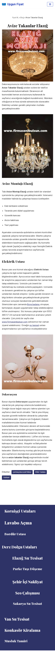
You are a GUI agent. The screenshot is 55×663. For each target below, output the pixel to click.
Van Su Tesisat (16, 619)
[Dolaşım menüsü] (50, 4)
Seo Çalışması (27, 592)
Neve (21, 653)
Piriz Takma (40, 472)
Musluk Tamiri (15, 641)
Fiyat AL (15, 18)
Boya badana (33, 304)
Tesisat (6, 477)
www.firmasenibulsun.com (15, 322)
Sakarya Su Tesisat (27, 603)
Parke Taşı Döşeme (27, 569)
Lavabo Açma (18, 523)
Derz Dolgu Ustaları (19, 546)
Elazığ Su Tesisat (27, 558)
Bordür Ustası (15, 534)
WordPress (30, 653)
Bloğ (22, 18)
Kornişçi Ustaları (20, 511)
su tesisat (34, 325)
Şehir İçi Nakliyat (27, 581)
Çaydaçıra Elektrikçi (22, 472)
